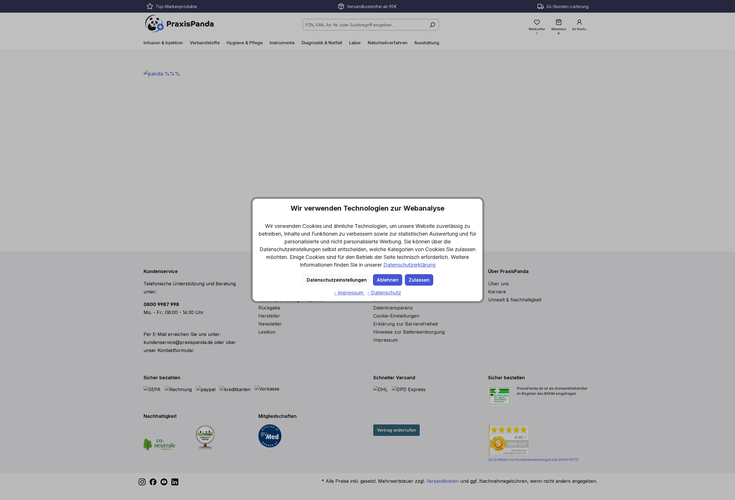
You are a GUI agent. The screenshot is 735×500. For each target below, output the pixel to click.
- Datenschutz (384, 293)
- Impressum (349, 293)
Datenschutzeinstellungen (337, 280)
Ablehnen (388, 280)
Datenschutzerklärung (409, 265)
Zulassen (419, 280)
